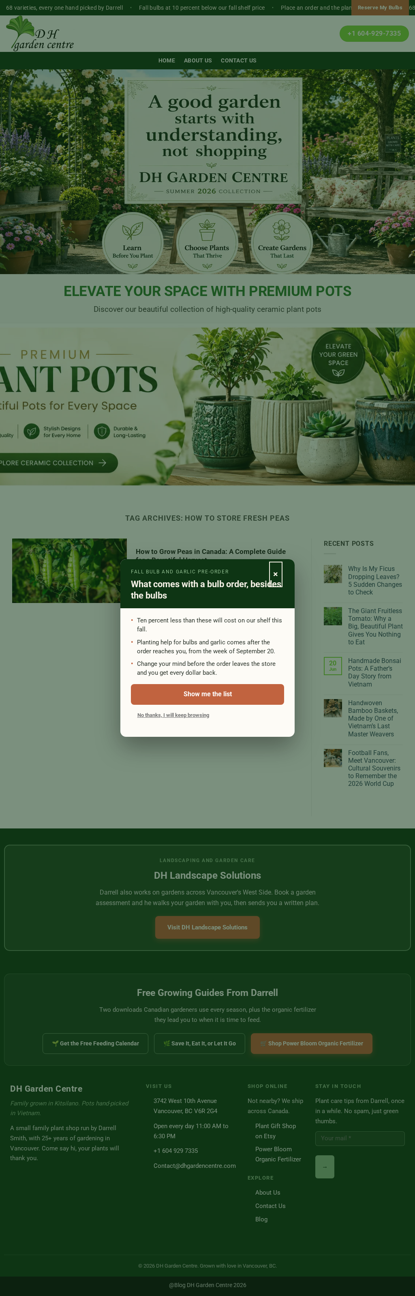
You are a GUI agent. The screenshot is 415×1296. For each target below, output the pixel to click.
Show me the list (208, 694)
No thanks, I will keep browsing (173, 715)
